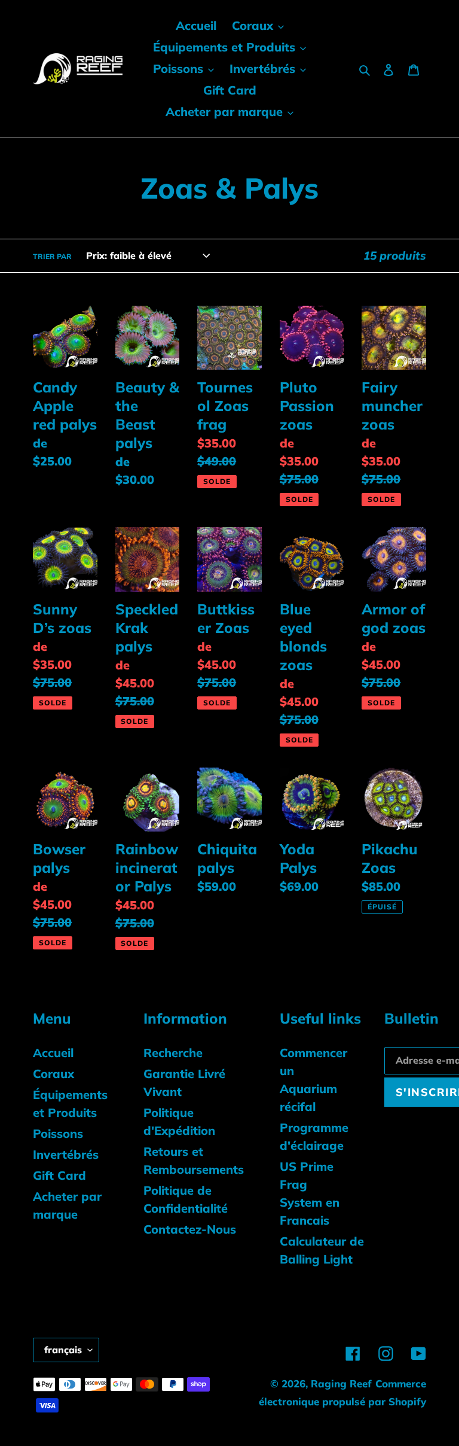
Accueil (53, 1052)
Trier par (52, 256)
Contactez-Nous (189, 1229)
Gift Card (59, 1175)
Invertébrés (66, 1154)
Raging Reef (341, 1383)
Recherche (173, 1052)
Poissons (58, 1133)
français (63, 1350)
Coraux (53, 1073)
